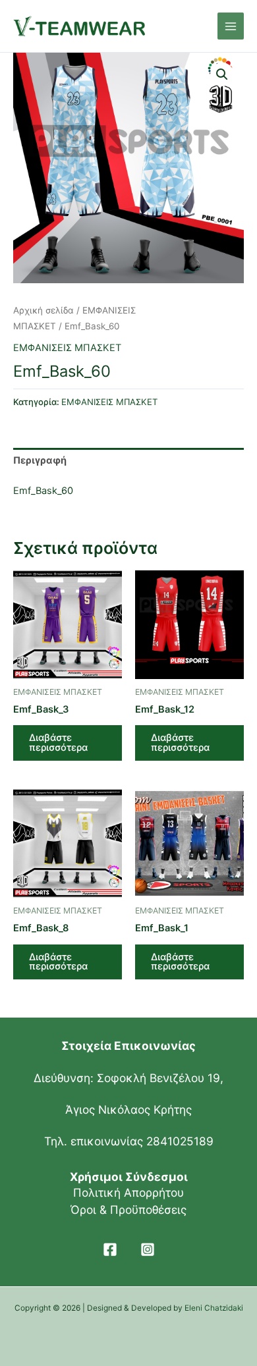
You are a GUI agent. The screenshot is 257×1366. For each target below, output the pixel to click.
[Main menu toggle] (230, 26)
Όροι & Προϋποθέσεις (128, 1209)
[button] (222, 74)
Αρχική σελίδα (43, 310)
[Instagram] (147, 1249)
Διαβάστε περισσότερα (58, 742)
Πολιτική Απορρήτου (128, 1192)
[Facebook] (110, 1249)
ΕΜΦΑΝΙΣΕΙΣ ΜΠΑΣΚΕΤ (67, 348)
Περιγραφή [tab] (40, 460)
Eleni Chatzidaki (214, 1308)
